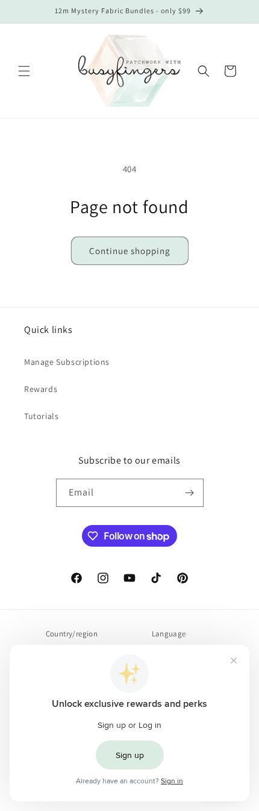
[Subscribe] (189, 493)
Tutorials (41, 416)
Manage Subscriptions (67, 361)
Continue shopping (129, 250)
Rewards (40, 389)
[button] (24, 71)
